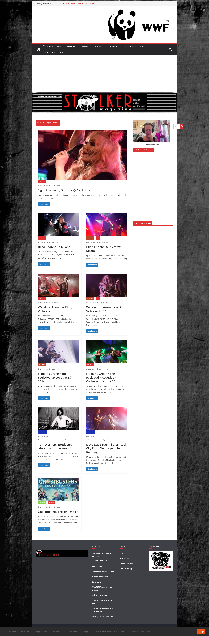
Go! (181, 126)
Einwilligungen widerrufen (102, 616)
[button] (62, 46)
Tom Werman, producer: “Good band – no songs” (55, 446)
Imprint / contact (99, 566)
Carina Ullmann (56, 369)
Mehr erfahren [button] (146, 632)
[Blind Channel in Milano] (58, 224)
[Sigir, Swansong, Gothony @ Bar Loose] (82, 155)
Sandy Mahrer (55, 302)
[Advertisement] (104, 74)
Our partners (97, 582)
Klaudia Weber (55, 186)
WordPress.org (126, 568)
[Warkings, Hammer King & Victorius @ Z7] (106, 285)
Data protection (100, 560)
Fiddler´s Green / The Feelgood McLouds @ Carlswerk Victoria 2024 (102, 377)
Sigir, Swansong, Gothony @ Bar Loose (64, 190)
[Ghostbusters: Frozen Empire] (58, 489)
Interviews (114, 47)
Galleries (84, 47)
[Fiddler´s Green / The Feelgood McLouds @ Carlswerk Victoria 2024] (106, 351)
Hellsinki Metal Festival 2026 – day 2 (79, 4)
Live (59, 47)
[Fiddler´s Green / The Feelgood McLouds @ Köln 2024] (58, 351)
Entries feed (125, 558)
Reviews (98, 47)
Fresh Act (71, 47)
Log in (122, 553)
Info (142, 47)
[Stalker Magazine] (38, 50)
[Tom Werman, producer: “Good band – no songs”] (58, 418)
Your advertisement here (102, 577)
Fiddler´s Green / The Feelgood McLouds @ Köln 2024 (56, 377)
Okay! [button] (201, 632)
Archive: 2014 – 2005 (52, 52)
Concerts (90, 238)
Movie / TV (42, 503)
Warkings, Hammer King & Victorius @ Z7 (104, 309)
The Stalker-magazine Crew (103, 572)
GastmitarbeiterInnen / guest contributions (54, 440)
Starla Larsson (55, 242)
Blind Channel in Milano (54, 247)
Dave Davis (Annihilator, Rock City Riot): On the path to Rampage (106, 448)
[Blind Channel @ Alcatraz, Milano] (106, 224)
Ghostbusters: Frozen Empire (58, 512)
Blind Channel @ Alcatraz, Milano (103, 249)
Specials (129, 47)
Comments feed (126, 563)
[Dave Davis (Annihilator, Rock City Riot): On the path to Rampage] (106, 418)
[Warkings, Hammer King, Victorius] (58, 285)
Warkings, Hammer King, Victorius (55, 309)
